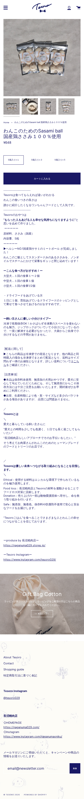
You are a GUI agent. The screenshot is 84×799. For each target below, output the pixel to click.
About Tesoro (12, 657)
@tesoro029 (11, 698)
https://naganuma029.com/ (21, 727)
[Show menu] (5, 7)
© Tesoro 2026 (11, 795)
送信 (75, 768)
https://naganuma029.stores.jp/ (24, 545)
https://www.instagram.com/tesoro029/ (29, 559)
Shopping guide (13, 669)
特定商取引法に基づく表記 (20, 675)
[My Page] (69, 8)
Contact (8, 663)
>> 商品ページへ (42, 614)
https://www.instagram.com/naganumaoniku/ (32, 736)
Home (6, 122)
